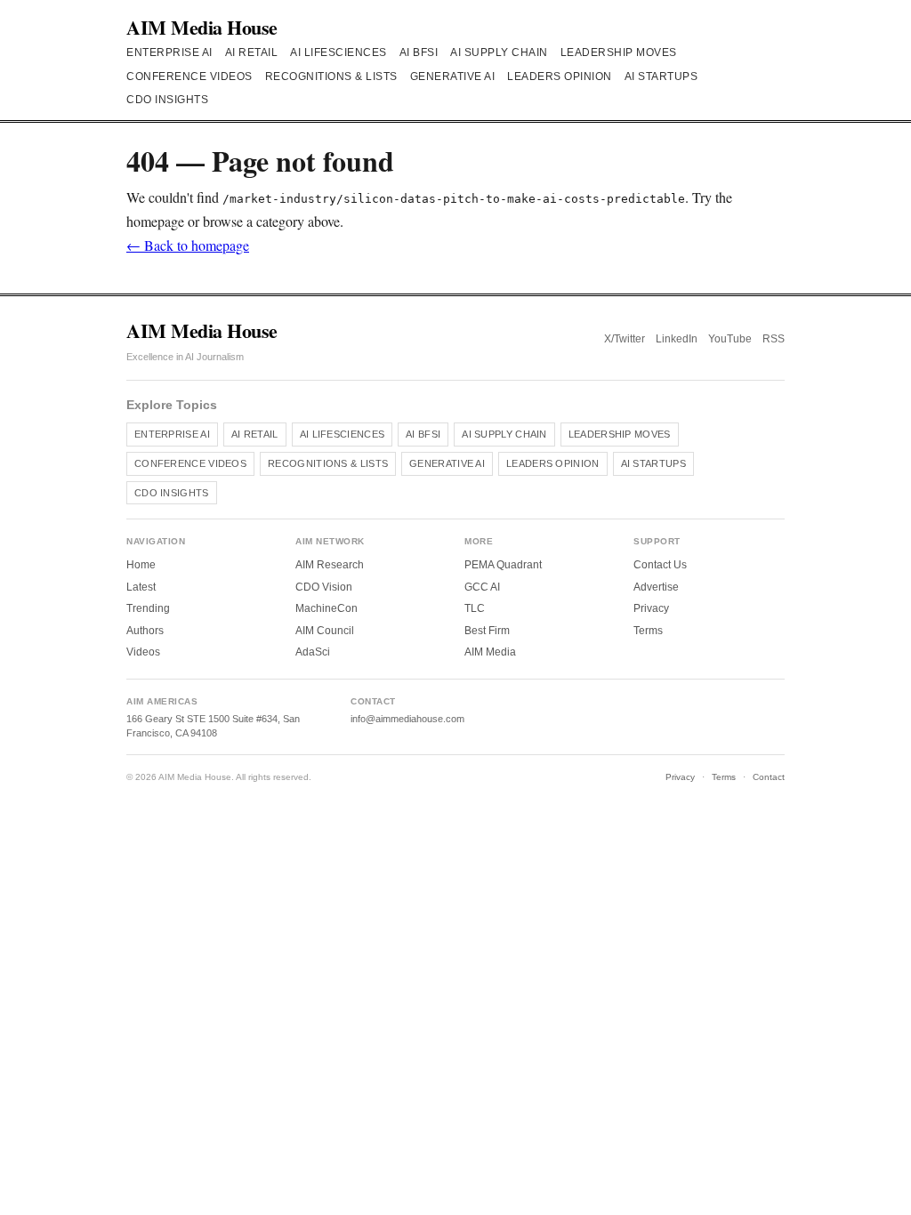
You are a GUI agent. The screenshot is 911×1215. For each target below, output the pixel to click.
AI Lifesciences (338, 52)
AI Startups (661, 76)
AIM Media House (202, 27)
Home (141, 565)
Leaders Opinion (559, 76)
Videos (143, 652)
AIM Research (329, 565)
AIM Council (324, 630)
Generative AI (453, 76)
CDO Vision (323, 587)
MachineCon (326, 608)
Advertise (656, 587)
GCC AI (482, 587)
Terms (648, 630)
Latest (141, 587)
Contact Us (660, 565)
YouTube (730, 339)
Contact (769, 777)
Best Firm (487, 630)
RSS (773, 339)
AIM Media (490, 652)
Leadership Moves (618, 52)
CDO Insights (167, 99)
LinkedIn (676, 339)
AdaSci (312, 652)
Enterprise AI (169, 52)
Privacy (651, 608)
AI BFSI (419, 52)
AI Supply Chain (499, 52)
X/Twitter (624, 339)
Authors (145, 630)
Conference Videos (189, 76)
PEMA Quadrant (503, 565)
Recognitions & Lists (331, 76)
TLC (474, 608)
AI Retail (251, 52)
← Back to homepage (187, 245)
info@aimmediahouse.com (407, 718)
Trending (148, 608)
